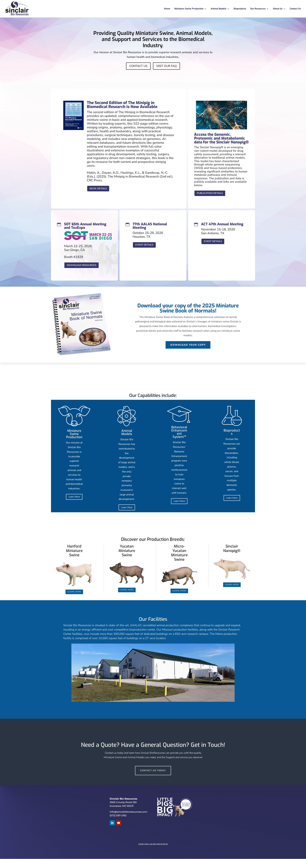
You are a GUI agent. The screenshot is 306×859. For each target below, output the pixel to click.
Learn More (74, 496)
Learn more (74, 592)
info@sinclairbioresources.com (128, 811)
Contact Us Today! (153, 770)
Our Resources (258, 9)
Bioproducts (240, 9)
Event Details (144, 244)
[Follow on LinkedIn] (112, 822)
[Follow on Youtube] (118, 822)
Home (167, 9)
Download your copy (188, 344)
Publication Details (210, 193)
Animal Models (218, 9)
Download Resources (81, 265)
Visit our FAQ (166, 66)
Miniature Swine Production (188, 9)
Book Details (98, 188)
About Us (277, 9)
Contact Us (295, 9)
